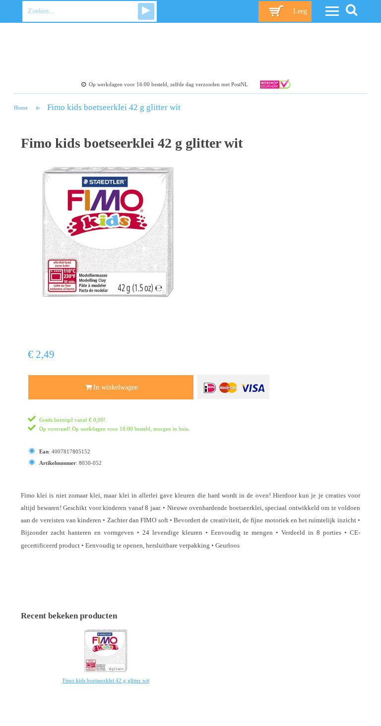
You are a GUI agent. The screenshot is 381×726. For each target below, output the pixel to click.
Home (21, 108)
